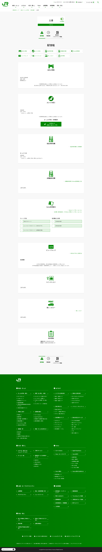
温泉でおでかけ (75, 402)
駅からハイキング (76, 429)
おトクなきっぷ (20, 396)
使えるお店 (74, 465)
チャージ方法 (75, 463)
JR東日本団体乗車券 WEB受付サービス (24, 405)
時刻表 (48, 36)
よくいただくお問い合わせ (69, 2)
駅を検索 (32, 10)
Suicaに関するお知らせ (78, 471)
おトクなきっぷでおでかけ (78, 396)
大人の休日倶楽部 (76, 420)
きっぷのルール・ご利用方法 (40, 403)
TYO (73, 431)
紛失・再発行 (75, 459)
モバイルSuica (37, 414)
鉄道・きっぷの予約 (25, 10)
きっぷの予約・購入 (22, 393)
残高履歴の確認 (75, 461)
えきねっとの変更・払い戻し (40, 400)
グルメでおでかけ (76, 400)
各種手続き (74, 457)
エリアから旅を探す (60, 393)
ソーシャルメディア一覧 (56, 536)
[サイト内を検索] (98, 2)
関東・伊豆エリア (59, 398)
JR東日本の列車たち (21, 425)
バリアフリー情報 (27, 536)
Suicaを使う (75, 454)
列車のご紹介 (21, 411)
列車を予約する (58, 409)
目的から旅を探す (77, 393)
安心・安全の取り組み (22, 438)
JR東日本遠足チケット (22, 408)
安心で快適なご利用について (23, 519)
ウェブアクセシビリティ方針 (76, 543)
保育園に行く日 (37, 464)
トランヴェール (58, 424)
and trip (57, 420)
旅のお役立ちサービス (78, 417)
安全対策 (20, 523)
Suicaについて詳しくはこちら (75, 210)
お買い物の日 (37, 462)
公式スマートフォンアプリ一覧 (73, 536)
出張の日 (36, 460)
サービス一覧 (21, 455)
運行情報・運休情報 (21, 419)
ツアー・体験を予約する (60, 411)
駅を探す (19, 432)
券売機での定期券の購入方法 (40, 419)
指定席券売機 (20, 402)
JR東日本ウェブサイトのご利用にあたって (24, 543)
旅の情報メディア (59, 417)
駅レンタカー (79, 310)
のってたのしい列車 (21, 423)
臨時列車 (19, 416)
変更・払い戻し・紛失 (40, 393)
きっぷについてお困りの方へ (40, 396)
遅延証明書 (19, 421)
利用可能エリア (58, 474)
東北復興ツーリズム (59, 429)
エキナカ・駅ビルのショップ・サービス (22, 451)
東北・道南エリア (59, 396)
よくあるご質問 (75, 467)
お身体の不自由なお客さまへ (23, 436)
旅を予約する (58, 406)
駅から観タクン (75, 433)
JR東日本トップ (15, 10)
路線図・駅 (20, 429)
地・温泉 (74, 426)
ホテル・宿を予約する (60, 413)
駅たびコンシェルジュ (77, 422)
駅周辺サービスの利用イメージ (40, 456)
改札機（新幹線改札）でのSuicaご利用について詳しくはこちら (68, 212)
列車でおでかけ (75, 398)
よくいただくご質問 (38, 398)
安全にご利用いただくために (40, 519)
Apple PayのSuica (38, 416)
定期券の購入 (38, 411)
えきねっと (19, 398)
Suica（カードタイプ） (60, 454)
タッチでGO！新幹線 (59, 478)
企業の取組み (38, 523)
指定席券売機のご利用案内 (76, 146)
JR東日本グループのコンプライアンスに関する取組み (59, 543)
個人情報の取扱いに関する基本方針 (40, 543)
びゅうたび (57, 426)
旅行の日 (36, 466)
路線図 (18, 434)
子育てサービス (38, 450)
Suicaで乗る (58, 471)
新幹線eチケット (21, 400)
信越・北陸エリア (59, 400)
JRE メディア (58, 422)
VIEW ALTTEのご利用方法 (76, 253)
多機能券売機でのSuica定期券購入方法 (73, 181)
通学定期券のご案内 (38, 421)
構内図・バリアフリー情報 (57, 35)
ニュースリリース (57, 2)
